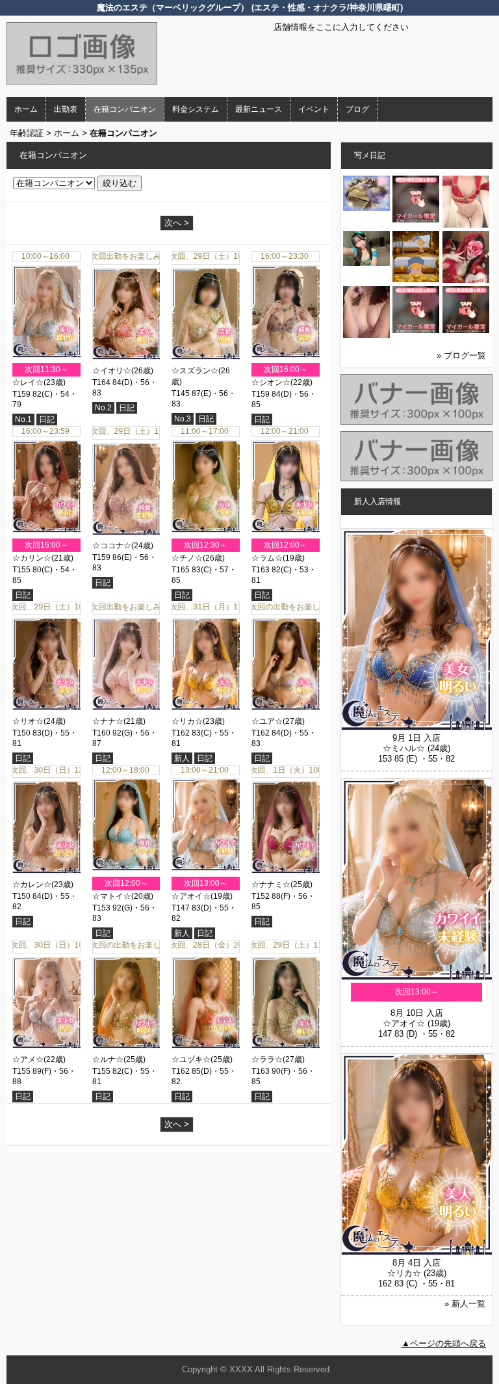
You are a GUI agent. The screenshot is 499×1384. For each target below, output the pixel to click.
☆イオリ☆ (111, 370)
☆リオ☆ (28, 721)
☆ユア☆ (267, 721)
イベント (313, 109)
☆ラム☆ (267, 558)
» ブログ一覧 (461, 355)
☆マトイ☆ (111, 896)
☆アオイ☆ (191, 896)
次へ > (176, 223)
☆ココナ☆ (111, 545)
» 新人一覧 (464, 1304)
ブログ (357, 109)
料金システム (195, 109)
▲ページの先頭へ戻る (444, 1343)
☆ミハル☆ (404, 748)
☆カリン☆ (31, 558)
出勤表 (65, 109)
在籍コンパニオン (125, 109)
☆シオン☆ (270, 382)
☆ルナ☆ (107, 1059)
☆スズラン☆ (195, 370)
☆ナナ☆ (107, 721)
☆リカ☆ (187, 721)
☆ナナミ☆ (270, 884)
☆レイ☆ (28, 382)
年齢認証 (27, 133)
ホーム (26, 109)
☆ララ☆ (267, 1059)
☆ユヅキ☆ (191, 1059)
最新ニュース (258, 109)
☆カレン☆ (31, 884)
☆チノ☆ (187, 558)
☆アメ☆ (28, 1059)
